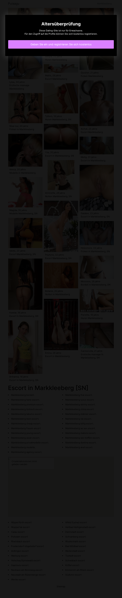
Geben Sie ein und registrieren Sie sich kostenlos (61, 44)
